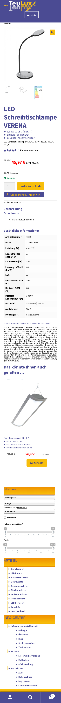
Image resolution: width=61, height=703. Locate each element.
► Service (13, 651)
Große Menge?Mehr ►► (25, 194)
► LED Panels (15, 573)
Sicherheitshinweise (23, 219)
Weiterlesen (36, 462)
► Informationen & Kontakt (23, 626)
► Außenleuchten (17, 594)
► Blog (19, 638)
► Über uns (22, 634)
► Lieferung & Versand (28, 655)
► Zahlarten (22, 659)
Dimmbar (11, 517)
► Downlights (15, 581)
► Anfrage (21, 630)
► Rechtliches (15, 668)
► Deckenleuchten (18, 585)
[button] (52, 32)
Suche (30, 697)
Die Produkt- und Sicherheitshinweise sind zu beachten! (27, 323)
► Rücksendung (24, 664)
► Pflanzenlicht (16, 598)
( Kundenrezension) (28, 150)
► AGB (19, 672)
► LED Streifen (16, 602)
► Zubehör (14, 607)
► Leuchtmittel (16, 611)
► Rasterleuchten (18, 577)
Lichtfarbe (22, 507)
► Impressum (23, 681)
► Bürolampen (16, 568)
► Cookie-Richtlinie (26, 685)
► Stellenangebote (26, 642)
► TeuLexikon (23, 647)
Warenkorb (47, 694)
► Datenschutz (24, 676)
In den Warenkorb (31, 186)
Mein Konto (10, 697)
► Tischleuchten (17, 590)
